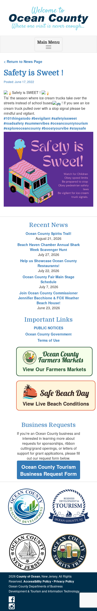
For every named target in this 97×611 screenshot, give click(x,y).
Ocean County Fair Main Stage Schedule (48, 279)
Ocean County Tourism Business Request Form (48, 470)
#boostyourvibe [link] (55, 128)
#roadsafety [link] (14, 123)
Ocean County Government (48, 334)
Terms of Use (49, 340)
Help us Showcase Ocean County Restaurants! (48, 263)
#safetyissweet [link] (64, 118)
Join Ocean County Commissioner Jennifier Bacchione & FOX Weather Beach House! (48, 297)
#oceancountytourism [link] (69, 123)
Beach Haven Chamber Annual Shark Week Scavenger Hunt (48, 247)
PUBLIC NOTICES (48, 327)
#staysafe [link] (78, 128)
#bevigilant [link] (41, 118)
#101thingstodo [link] (17, 118)
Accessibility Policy (37, 581)
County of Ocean (28, 576)
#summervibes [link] (37, 123)
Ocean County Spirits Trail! (48, 233)
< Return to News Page (23, 61)
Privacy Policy (64, 581)
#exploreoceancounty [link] (22, 128)
